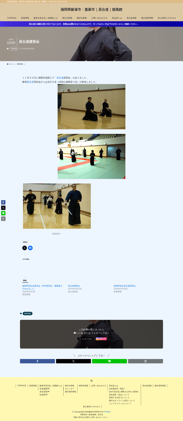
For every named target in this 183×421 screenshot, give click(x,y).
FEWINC (107, 412)
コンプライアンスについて (120, 403)
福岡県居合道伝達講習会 (125, 286)
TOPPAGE (21, 386)
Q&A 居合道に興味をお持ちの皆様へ (124, 392)
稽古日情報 (69, 386)
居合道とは (113, 386)
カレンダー (69, 389)
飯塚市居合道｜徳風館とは (51, 386)
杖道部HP (44, 395)
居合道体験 (147, 386)
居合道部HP (45, 392)
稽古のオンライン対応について (122, 400)
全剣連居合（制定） (117, 389)
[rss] (91, 380)
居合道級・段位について (119, 395)
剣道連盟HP (45, 389)
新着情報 (14, 49)
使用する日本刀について (119, 397)
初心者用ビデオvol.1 (91, 407)
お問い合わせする (98, 386)
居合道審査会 (74, 286)
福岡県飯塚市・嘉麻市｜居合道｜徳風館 (92, 9)
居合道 (60, 77)
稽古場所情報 (70, 392)
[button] (37, 361)
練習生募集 (83, 386)
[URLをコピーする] (145, 361)
